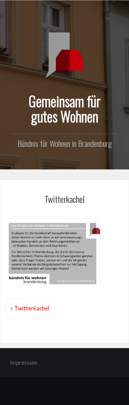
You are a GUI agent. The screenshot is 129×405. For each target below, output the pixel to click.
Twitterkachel (31, 308)
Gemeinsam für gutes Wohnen (65, 108)
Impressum (23, 362)
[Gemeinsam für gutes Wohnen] (64, 54)
